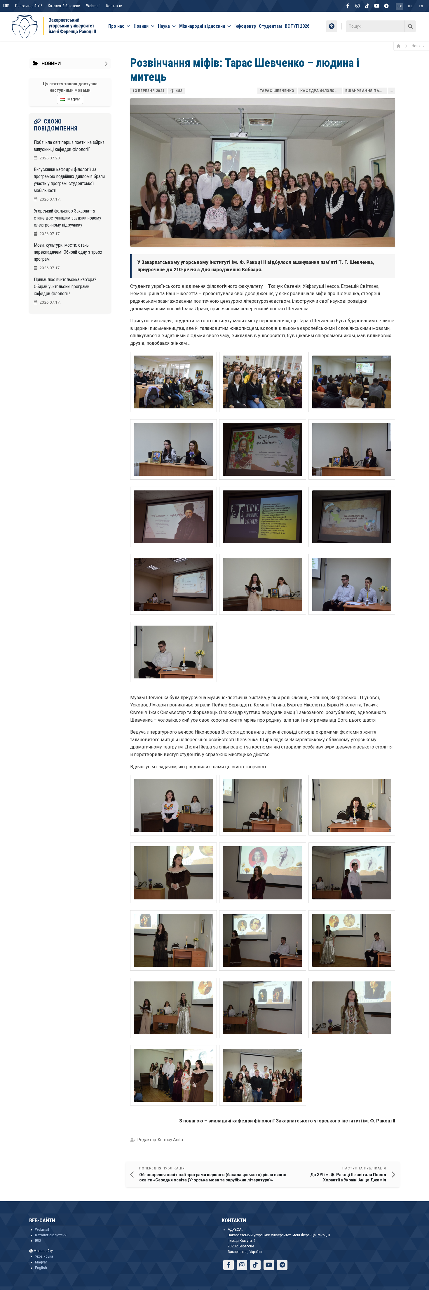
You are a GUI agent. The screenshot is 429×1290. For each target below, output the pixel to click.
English (41, 1268)
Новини (141, 26)
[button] (173, 382)
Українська (44, 1256)
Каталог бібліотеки (64, 6)
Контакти (114, 6)
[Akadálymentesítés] (331, 26)
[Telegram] (386, 6)
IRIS (6, 6)
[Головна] (400, 45)
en (421, 6)
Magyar (41, 1262)
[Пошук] (410, 26)
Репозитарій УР (28, 6)
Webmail (93, 6)
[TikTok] (367, 6)
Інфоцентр (245, 26)
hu (410, 6)
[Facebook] (348, 6)
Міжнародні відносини (202, 26)
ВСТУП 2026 (297, 26)
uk (399, 6)
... (392, 91)
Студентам (270, 26)
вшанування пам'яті (366, 91)
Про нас (116, 26)
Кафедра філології (320, 91)
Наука (164, 26)
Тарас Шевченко (277, 91)
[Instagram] (357, 6)
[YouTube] (377, 6)
